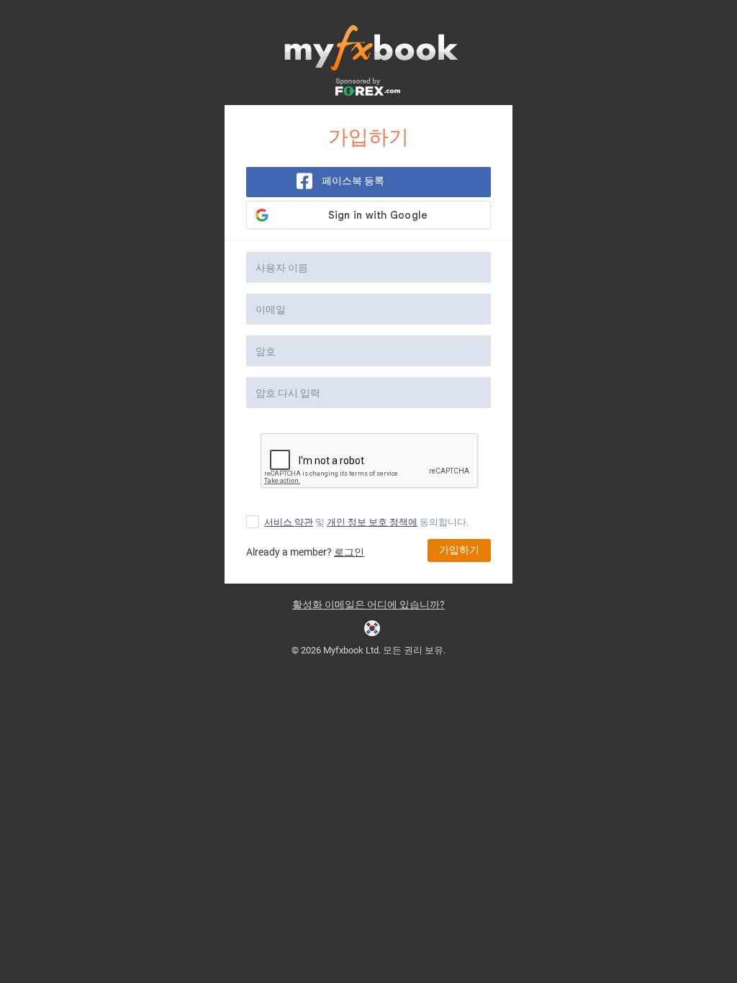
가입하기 (459, 550)
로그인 (349, 552)
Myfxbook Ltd (351, 650)
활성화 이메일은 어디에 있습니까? (368, 604)
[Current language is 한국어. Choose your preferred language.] (372, 628)
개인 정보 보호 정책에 (372, 522)
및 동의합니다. (366, 522)
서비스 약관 (288, 522)
